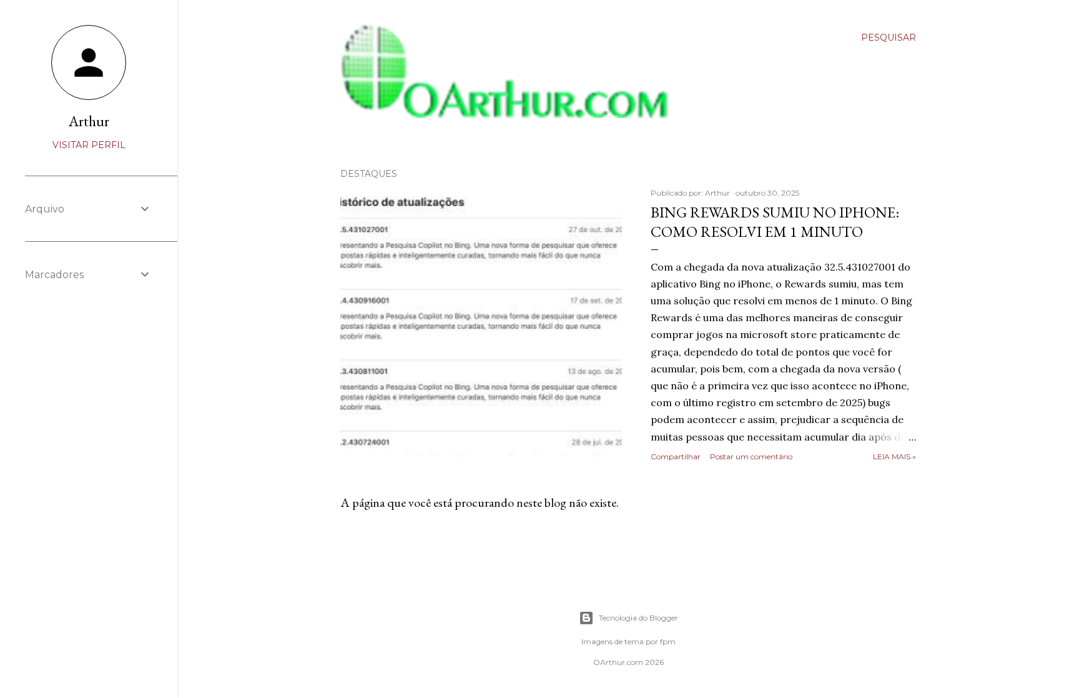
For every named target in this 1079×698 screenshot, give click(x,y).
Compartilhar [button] (676, 456)
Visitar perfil (89, 145)
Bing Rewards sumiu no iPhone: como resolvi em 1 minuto (775, 221)
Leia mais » (894, 456)
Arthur (89, 121)
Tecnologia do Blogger (638, 617)
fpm (668, 641)
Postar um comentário (751, 456)
